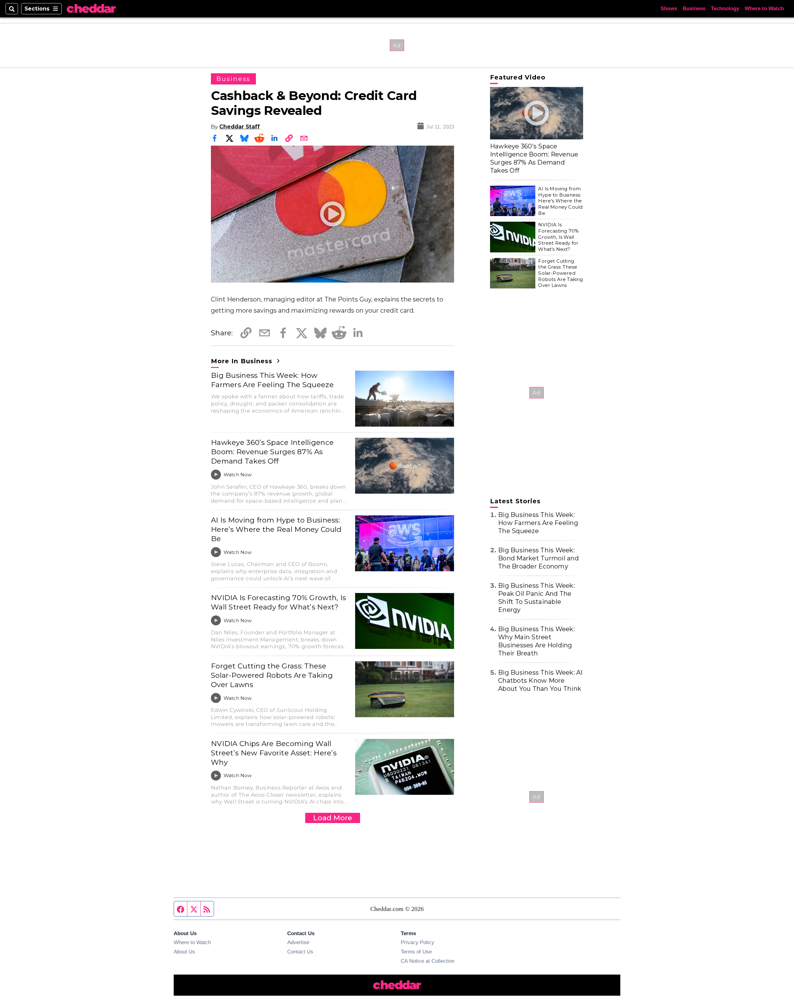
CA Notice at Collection (427, 961)
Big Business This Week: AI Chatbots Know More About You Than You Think (540, 680)
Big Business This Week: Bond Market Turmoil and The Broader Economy (538, 558)
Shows (669, 8)
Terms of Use (416, 951)
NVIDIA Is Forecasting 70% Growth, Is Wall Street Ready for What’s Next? (278, 602)
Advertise (298, 942)
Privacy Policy (417, 942)
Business (694, 8)
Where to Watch (764, 8)
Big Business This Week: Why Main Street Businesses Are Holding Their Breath (536, 641)
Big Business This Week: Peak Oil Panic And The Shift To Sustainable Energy (536, 597)
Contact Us (300, 951)
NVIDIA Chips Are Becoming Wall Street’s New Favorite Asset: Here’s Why (274, 753)
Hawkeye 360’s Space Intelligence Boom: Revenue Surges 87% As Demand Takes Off (272, 451)
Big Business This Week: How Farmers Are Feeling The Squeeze (272, 380)
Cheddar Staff (239, 126)
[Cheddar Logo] (91, 9)
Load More (332, 817)
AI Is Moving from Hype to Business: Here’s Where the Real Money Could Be (276, 529)
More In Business (242, 361)
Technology (725, 8)
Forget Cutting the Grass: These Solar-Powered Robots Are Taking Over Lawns (272, 675)
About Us (184, 951)
